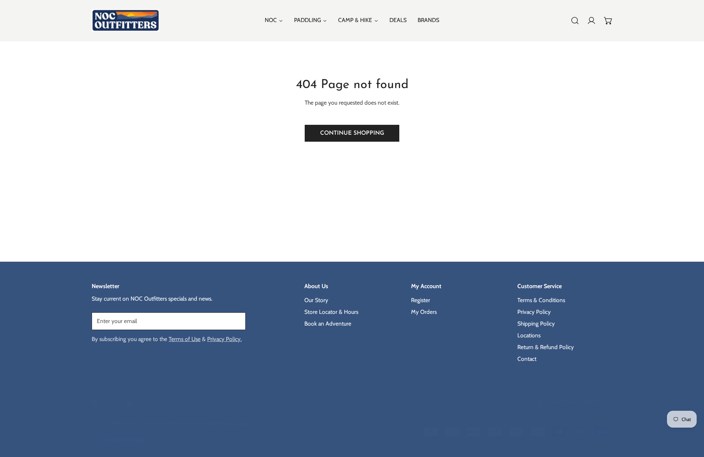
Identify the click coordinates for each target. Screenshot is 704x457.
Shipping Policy (536, 323)
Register (420, 300)
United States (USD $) (575, 403)
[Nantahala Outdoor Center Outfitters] (126, 20)
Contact (526, 358)
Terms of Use (185, 339)
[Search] (574, 20)
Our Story (316, 300)
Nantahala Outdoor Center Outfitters (157, 423)
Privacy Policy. (224, 339)
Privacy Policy (534, 311)
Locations (528, 335)
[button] (608, 20)
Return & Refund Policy (545, 347)
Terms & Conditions (541, 300)
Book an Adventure (327, 323)
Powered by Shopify (228, 423)
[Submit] (236, 320)
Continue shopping (352, 133)
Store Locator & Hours (331, 311)
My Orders (424, 311)
